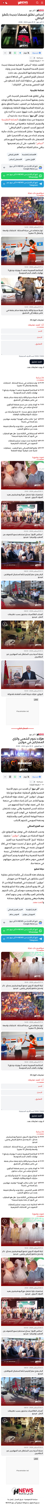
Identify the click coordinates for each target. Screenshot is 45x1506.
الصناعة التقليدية (10, 119)
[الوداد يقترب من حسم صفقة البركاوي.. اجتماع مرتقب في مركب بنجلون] (22, 406)
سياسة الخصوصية (30, 1499)
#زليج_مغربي (30, 159)
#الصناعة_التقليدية (29, 155)
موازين (15, 836)
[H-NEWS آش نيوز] (22, 2)
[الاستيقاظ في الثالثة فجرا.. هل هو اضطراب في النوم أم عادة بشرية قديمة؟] (22, 435)
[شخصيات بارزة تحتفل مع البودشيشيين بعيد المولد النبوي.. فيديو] (22, 480)
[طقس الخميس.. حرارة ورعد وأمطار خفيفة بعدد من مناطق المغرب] (22, 428)
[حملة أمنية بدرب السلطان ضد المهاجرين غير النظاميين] (22, 640)
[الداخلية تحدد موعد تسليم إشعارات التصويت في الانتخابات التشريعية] (22, 443)
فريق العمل (18, 1499)
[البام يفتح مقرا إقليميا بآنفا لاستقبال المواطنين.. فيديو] (22, 560)
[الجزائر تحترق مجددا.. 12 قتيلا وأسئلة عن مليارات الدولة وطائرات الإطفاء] (22, 414)
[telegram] (20, 53)
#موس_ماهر (14, 914)
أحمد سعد (38, 902)
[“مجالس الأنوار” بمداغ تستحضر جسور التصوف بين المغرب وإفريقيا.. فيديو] (22, 520)
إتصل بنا (10, 1499)
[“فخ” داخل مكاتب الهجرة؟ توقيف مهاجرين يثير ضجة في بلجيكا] (22, 421)
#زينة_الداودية (31, 910)
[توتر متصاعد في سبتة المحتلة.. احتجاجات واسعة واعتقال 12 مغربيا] (22, 216)
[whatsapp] (15, 53)
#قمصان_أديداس (15, 159)
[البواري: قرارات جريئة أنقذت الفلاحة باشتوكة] (22, 678)
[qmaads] (22, 1491)
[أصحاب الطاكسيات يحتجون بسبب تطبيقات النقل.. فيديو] (22, 600)
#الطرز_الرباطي (13, 155)
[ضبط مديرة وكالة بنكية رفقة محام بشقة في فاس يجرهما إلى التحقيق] (22, 296)
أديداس (39, 143)
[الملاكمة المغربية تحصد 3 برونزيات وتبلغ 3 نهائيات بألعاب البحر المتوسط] (22, 256)
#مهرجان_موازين (28, 914)
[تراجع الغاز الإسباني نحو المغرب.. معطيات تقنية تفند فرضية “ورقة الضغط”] (22, 450)
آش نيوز (32, 10)
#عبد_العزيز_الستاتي (15, 910)
